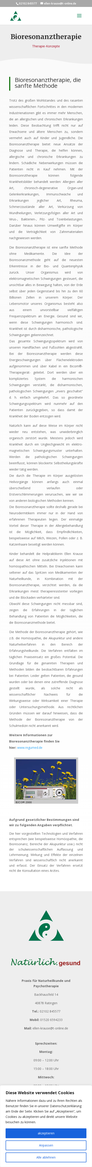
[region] (46, 1126)
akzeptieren (46, 1133)
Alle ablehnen (46, 1157)
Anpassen (46, 1145)
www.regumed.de (29, 747)
